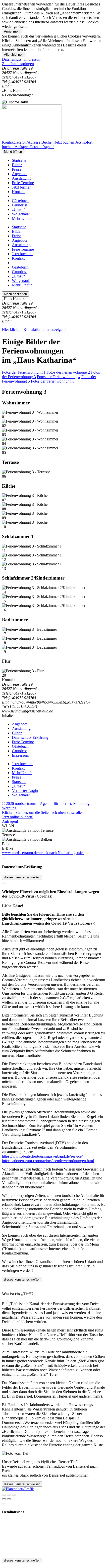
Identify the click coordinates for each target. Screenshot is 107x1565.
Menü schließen (15, 294)
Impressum (32, 59)
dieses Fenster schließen (22, 877)
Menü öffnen (13, 152)
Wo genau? (21, 214)
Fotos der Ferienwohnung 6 (52, 381)
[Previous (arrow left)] (4, 1499)
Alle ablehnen (13, 54)
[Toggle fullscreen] (9, 1494)
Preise (16, 169)
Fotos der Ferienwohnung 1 (24, 372)
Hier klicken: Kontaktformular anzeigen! (34, 329)
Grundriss (19, 205)
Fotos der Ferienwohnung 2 (68, 372)
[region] (53, 64)
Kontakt (18, 192)
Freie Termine (23, 183)
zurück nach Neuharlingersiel (61, 853)
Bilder (17, 165)
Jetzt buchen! (22, 187)
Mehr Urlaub (22, 218)
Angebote (19, 174)
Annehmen (11, 31)
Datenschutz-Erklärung (30, 737)
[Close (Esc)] (4, 1494)
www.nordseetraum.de (20, 853)
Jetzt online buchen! (17, 817)
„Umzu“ (18, 209)
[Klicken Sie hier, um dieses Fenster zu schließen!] (4, 858)
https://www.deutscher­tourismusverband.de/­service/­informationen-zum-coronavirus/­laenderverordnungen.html (48, 1158)
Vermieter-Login (25, 790)
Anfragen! (10, 821)
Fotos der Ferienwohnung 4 (58, 377)
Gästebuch (20, 200)
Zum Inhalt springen (18, 64)
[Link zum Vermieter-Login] (18, 1489)
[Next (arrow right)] (9, 1499)
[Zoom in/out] (14, 1494)
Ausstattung (21, 178)
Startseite (19, 160)
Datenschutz (11, 59)
